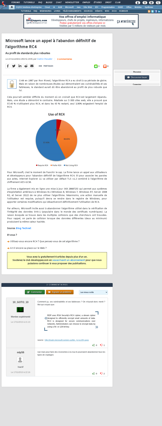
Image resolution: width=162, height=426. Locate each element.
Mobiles (138, 7)
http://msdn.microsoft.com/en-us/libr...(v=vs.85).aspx (67, 340)
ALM (60, 7)
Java (78, 7)
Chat (59, 2)
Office (128, 7)
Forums (15, 2)
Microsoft (69, 7)
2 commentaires (64, 59)
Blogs (48, 2)
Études (97, 2)
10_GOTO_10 (20, 302)
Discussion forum (138, 77)
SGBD (120, 7)
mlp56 (20, 352)
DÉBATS (98, 11)
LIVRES (57, 11)
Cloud (47, 7)
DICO (114, 11)
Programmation (108, 7)
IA (54, 7)
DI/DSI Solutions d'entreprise (29, 7)
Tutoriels (29, 2)
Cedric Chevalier (44, 59)
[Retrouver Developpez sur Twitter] (152, 11)
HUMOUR (123, 11)
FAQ (40, 2)
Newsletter (72, 2)
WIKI (107, 11)
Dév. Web (88, 7)
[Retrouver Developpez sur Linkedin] (159, 11)
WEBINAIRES (45, 11)
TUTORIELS (26, 11)
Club (117, 2)
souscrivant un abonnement (69, 260)
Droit (108, 2)
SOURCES (88, 11)
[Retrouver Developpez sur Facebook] (156, 11)
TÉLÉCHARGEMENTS (72, 11)
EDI (96, 7)
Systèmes (149, 7)
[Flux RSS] (149, 11)
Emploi (86, 2)
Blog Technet (23, 228)
